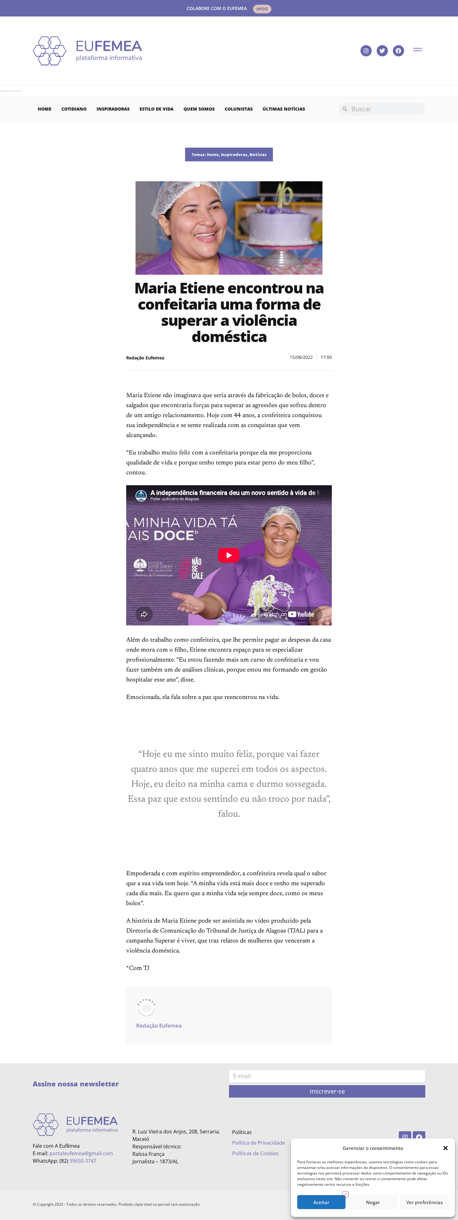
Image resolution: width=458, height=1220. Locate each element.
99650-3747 (82, 1160)
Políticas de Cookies (255, 1153)
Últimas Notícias (284, 109)
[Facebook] (398, 50)
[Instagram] (366, 50)
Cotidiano (74, 109)
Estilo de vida (157, 109)
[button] (445, 1148)
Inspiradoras (113, 109)
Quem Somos (199, 109)
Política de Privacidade (258, 1142)
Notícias (258, 154)
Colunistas (239, 109)
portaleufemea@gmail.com (81, 1153)
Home (44, 109)
